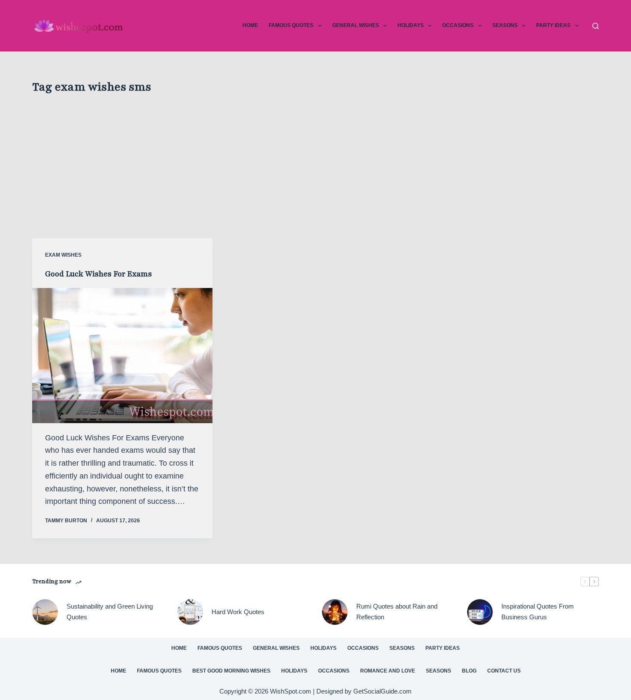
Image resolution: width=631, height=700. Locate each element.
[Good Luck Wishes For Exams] (122, 355)
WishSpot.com (291, 691)
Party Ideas (553, 25)
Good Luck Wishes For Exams (98, 274)
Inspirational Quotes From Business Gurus (537, 612)
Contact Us (504, 671)
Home (250, 25)
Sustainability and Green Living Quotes (110, 612)
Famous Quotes (291, 25)
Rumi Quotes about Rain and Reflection (396, 612)
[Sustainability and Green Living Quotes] (45, 612)
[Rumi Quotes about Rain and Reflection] (335, 612)
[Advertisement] (315, 161)
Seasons (505, 25)
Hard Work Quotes (238, 611)
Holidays (410, 25)
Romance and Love (387, 671)
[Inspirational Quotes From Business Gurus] (480, 612)
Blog (469, 671)
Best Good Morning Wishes (231, 671)
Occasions (457, 25)
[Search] (595, 26)
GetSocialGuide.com (382, 691)
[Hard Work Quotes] (190, 612)
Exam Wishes (63, 255)
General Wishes (355, 25)
